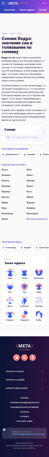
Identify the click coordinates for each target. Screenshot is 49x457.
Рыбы (39, 320)
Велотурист (33, 213)
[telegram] (16, 357)
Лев (24, 292)
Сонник (43, 9)
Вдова (5, 202)
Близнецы (38, 278)
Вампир (31, 180)
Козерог (10, 320)
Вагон (5, 169)
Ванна (30, 186)
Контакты (24, 412)
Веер (4, 208)
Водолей (24, 320)
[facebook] (32, 357)
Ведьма (31, 202)
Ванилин (6, 186)
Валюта (6, 180)
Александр (11, 247)
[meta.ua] (13, 3)
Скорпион (24, 306)
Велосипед (7, 213)
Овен (10, 278)
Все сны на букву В (36, 219)
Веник (5, 219)
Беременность (12, 154)
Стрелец (39, 306)
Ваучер (5, 197)
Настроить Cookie (24, 421)
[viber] (24, 357)
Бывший (31, 154)
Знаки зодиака (27, 9)
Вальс (30, 175)
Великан (31, 208)
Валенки (6, 175)
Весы (10, 306)
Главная (5, 33)
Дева (38, 292)
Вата (29, 191)
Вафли (30, 197)
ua (44, 3)
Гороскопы (9, 9)
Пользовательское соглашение (24, 407)
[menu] (3, 3)
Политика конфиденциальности (24, 403)
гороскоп (24, 3)
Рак (10, 292)
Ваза (29, 169)
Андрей (27, 247)
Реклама (24, 398)
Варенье (6, 191)
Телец (24, 278)
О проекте (24, 417)
